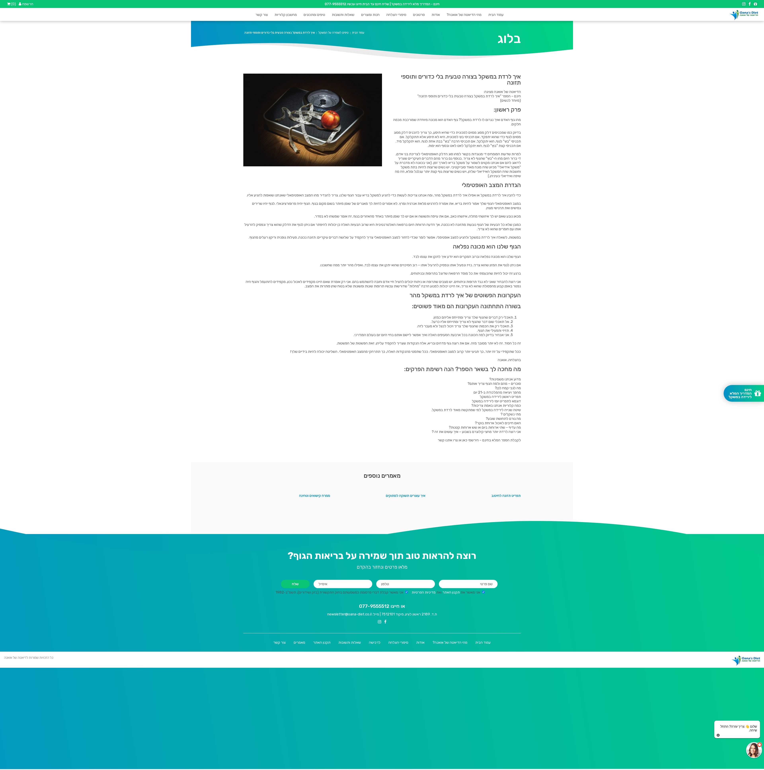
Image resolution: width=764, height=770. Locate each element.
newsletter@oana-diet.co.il (349, 614)
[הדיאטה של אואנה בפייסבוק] (749, 4)
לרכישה (374, 642)
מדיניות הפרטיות (424, 592)
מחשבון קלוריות (286, 15)
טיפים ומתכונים (314, 15)
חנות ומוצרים (370, 15)
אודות (436, 15)
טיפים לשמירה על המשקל (333, 32)
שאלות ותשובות (343, 15)
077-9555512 (335, 4)
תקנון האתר (451, 592)
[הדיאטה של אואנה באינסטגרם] (743, 4)
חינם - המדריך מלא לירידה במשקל (415, 4)
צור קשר (261, 15)
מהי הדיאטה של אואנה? (464, 15)
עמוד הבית (496, 15)
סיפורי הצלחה (396, 15)
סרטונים (419, 15)
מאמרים (299, 642)
